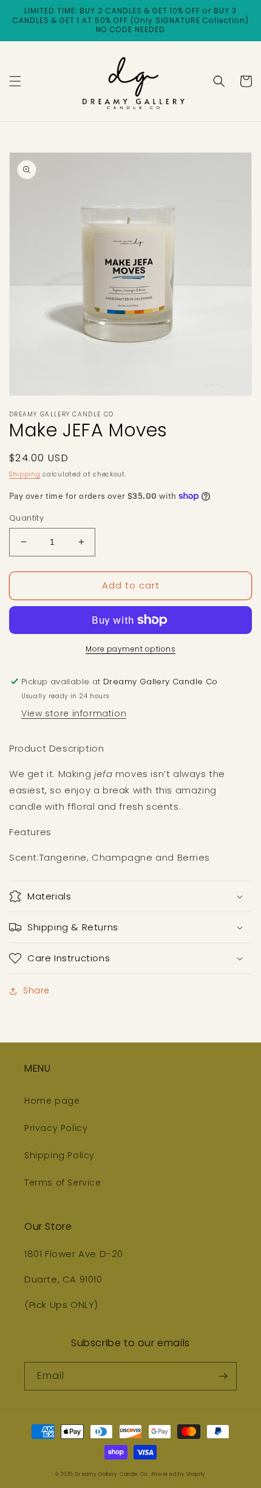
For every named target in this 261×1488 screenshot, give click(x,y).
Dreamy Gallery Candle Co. (112, 1474)
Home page (52, 1101)
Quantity (26, 518)
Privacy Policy (55, 1128)
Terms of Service (62, 1182)
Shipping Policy (59, 1155)
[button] (15, 81)
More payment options (130, 649)
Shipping (25, 474)
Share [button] (36, 990)
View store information (73, 713)
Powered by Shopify (179, 1474)
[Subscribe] (222, 1376)
